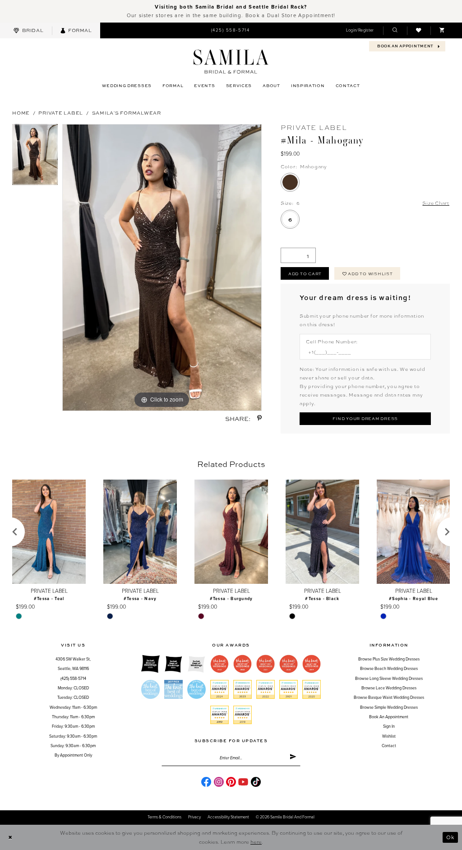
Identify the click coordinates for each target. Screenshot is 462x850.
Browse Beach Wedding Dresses (389, 668)
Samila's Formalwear (126, 112)
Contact (389, 746)
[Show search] (395, 30)
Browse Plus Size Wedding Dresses (389, 659)
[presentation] (49, 532)
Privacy (194, 817)
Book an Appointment (388, 717)
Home (21, 112)
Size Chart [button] (435, 202)
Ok (450, 837)
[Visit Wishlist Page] (418, 30)
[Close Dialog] (10, 838)
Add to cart (305, 274)
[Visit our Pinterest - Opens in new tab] (231, 782)
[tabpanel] (35, 156)
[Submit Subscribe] (293, 758)
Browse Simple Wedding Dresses (389, 707)
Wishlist (389, 736)
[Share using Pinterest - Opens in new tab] (259, 418)
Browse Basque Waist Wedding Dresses (389, 697)
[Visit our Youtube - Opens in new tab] (243, 782)
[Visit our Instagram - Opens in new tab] (219, 782)
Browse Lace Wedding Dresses (388, 688)
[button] (360, 30)
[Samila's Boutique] (231, 62)
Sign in (389, 726)
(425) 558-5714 (73, 678)
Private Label (60, 112)
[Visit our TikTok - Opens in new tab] (256, 782)
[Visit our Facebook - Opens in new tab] (206, 782)
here (256, 841)
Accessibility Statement (228, 817)
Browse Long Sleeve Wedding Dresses (389, 678)
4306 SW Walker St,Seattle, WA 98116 (73, 664)
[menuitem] (28, 30)
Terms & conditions (164, 817)
